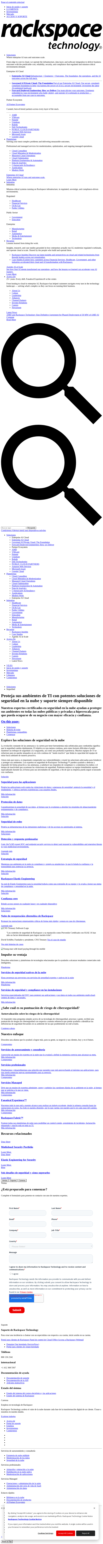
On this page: (10, 721)
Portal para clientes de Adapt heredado (22, 1347)
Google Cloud (18, 137)
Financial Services (19, 203)
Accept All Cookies (65, 1533)
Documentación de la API (17, 1380)
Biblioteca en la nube (15, 1497)
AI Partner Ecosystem (15, 104)
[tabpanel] (51, 1253)
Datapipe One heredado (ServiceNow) (22, 1344)
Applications (17, 168)
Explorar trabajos (8, 1416)
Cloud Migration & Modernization (26, 153)
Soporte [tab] (13, 1180)
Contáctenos (6, 530)
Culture (15, 293)
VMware (15, 117)
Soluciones (11, 55)
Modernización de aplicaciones (19, 1474)
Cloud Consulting (19, 151)
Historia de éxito (13, 729)
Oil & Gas (16, 205)
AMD (14, 115)
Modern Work (18, 170)
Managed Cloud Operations (23, 155)
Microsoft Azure (19, 134)
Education (16, 219)
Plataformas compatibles (16, 732)
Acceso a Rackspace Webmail (71, 1340)
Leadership (16, 295)
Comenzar (10, 734)
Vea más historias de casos (12, 944)
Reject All (85, 1533)
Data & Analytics (19, 163)
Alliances (16, 298)
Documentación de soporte (17, 1378)
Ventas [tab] (5, 1180)
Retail (14, 231)
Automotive (17, 233)
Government (17, 217)
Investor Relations (19, 303)
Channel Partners (19, 300)
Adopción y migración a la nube (20, 1469)
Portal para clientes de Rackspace (15, 1340)
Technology (17, 238)
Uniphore (16, 122)
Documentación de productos (18, 1500)
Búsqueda (31, 528)
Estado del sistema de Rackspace (20, 1396)
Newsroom (16, 307)
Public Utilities (18, 208)
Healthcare (16, 201)
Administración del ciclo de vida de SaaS (23, 1486)
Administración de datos (16, 1488)
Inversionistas (12, 1428)
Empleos (10, 1426)
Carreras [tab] (22, 1180)
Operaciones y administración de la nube (23, 1483)
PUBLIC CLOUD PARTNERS (25, 129)
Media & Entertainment (22, 236)
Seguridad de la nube (15, 1460)
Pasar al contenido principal (12, 2)
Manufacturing (18, 229)
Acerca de (10, 1421)
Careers (15, 305)
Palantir (15, 120)
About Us (16, 290)
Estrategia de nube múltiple (17, 1455)
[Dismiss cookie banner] (94, 1508)
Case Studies (54, 261)
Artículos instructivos (15, 1383)
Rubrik (15, 124)
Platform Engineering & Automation (27, 160)
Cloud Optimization (20, 158)
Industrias (10, 182)
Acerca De (11, 276)
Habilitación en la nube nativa (19, 1472)
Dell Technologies (19, 127)
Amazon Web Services (21, 132)
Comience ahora (8, 1028)
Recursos (10, 241)
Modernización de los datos (18, 1458)
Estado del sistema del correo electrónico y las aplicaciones (31, 1393)
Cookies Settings (45, 1533)
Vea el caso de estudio (56, 940)
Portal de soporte (13, 1423)
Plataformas (11, 139)
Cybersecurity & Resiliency (23, 165)
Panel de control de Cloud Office (44, 1340)
